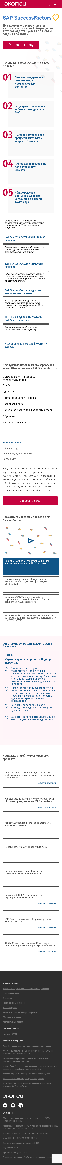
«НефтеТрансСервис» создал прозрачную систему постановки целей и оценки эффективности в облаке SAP (30, 1067)
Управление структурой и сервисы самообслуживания (26, 988)
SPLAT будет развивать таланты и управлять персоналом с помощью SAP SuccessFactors (28, 1084)
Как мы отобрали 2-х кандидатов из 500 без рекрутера (26, 1074)
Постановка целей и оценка (20, 397)
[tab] (31, 443)
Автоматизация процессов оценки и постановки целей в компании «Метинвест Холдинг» (27, 1060)
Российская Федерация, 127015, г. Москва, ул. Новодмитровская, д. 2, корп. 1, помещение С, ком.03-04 (30, 1127)
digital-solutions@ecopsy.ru (15, 1152)
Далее (47, 731)
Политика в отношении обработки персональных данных (27, 1157)
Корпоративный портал (17, 422)
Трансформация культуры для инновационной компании (27, 1046)
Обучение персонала (12, 1017)
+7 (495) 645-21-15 (10, 1148)
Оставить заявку (21, 45)
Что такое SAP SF (10, 1034)
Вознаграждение (13, 404)
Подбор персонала (11, 993)
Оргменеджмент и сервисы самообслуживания (19, 378)
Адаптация (9, 391)
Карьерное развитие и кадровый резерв (28, 410)
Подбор (7, 385)
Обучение (9, 416)
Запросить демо (30, 500)
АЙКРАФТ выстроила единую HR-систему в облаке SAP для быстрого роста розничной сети (28, 1052)
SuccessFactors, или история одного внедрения (23, 1078)
